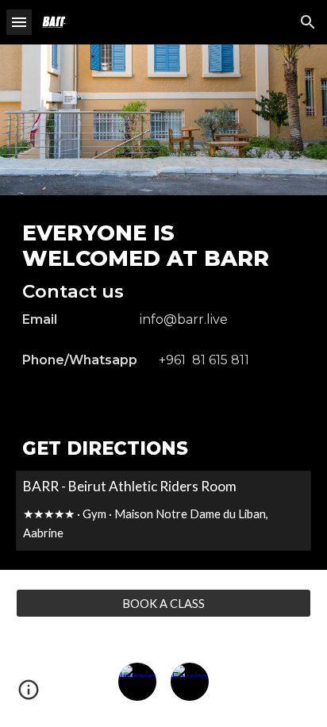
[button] (19, 22)
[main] (163, 301)
